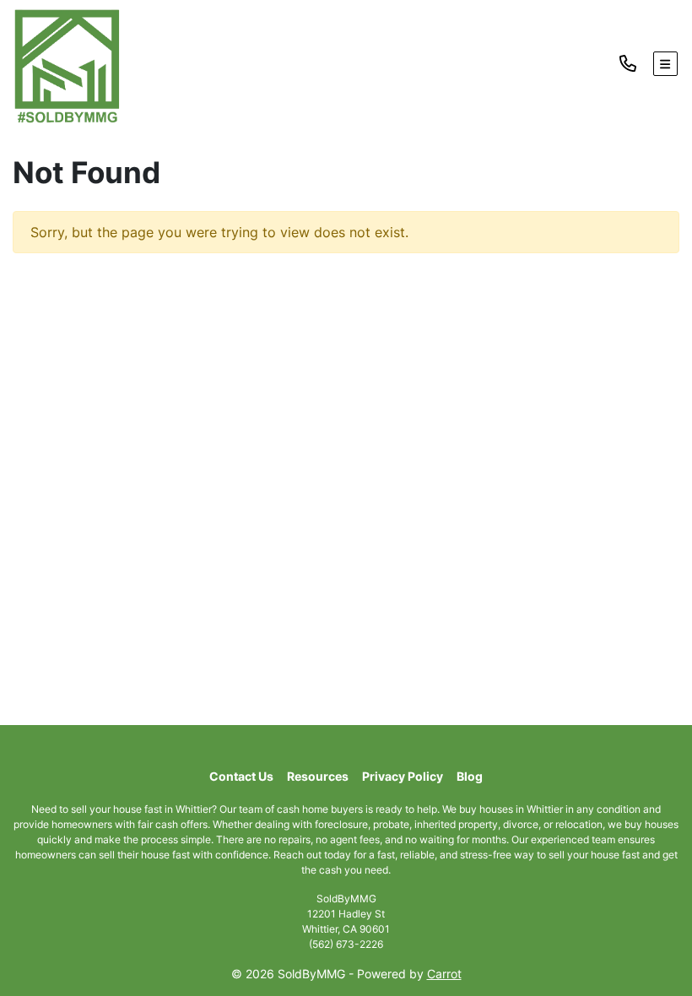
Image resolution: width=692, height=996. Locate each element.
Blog (470, 776)
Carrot (444, 974)
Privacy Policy (402, 776)
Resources (318, 776)
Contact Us (241, 776)
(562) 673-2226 (346, 944)
